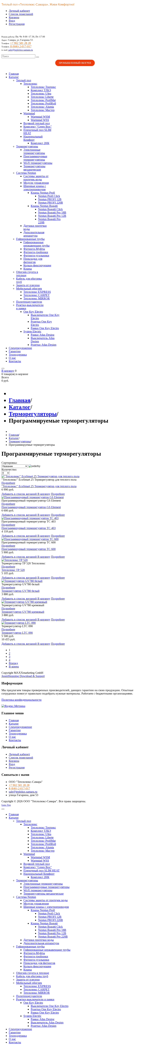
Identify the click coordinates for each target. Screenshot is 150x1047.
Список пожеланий (21, 14)
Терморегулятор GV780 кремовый (22, 611)
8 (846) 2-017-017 (20, 46)
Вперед (13, 663)
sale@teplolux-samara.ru (20, 49)
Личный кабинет (19, 10)
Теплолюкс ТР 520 (13, 570)
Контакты (15, 740)
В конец (14, 666)
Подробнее (8, 482)
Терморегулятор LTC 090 (17, 632)
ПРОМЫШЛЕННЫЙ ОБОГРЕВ (75, 63)
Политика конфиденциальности (21, 699)
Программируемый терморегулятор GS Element (31, 507)
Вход (12, 20)
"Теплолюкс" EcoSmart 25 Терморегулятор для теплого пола (38, 486)
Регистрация (17, 24)
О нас (12, 736)
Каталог (20, 407)
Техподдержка (18, 733)
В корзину (44, 494)
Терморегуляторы (33, 414)
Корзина (14, 17)
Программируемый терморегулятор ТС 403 (28, 528)
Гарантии (15, 730)
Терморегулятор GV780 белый (20, 590)
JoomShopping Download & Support (23, 676)
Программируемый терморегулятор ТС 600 (28, 549)
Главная (19, 400)
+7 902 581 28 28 (20, 43)
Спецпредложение (20, 726)
